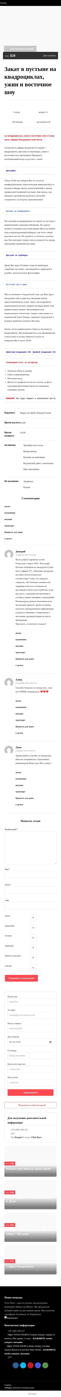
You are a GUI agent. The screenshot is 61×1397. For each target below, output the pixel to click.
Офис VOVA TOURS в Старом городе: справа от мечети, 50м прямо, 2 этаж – (29, 1338)
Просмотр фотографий (21, 49)
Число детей (13, 1077)
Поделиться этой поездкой (32, 1105)
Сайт (7, 900)
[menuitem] (30, 1394)
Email (8, 885)
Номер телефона (14, 1023)
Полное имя (12, 996)
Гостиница (12, 1050)
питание (8, 936)
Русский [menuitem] (32, 1394)
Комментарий (11, 829)
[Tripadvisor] (45, 1365)
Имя (7, 869)
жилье (7, 916)
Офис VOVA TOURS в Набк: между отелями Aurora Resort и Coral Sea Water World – (30, 1350)
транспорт (9, 946)
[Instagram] (38, 1365)
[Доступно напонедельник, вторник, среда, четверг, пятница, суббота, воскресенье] (21, 112)
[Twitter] (23, 1365)
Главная (3, 3)
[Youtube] (30, 1365)
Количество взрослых (17, 1064)
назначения (9, 926)
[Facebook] (16, 1365)
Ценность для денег (13, 956)
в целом (8, 966)
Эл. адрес (11, 1010)
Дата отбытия (13, 1037)
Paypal (18, 1137)
